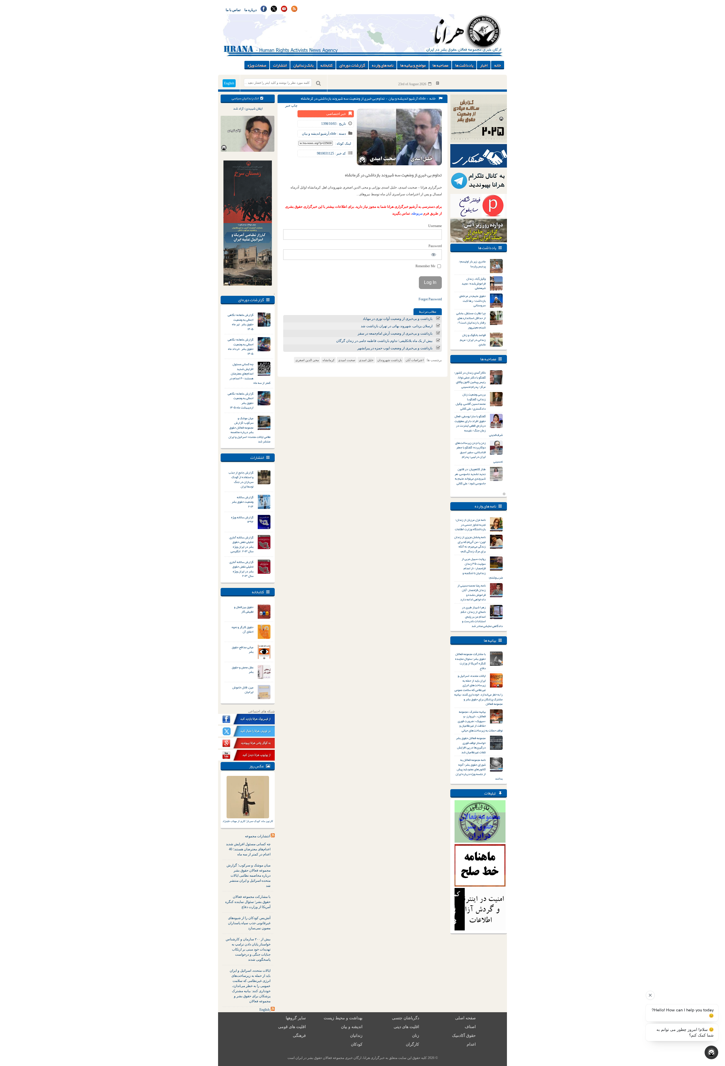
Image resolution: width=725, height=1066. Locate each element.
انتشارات (280, 65)
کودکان (356, 1044)
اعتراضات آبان (415, 360)
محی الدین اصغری (307, 360)
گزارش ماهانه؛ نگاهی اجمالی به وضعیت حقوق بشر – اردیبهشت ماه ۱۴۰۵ (240, 400)
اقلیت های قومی (292, 1027)
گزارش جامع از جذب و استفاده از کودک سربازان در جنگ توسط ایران (241, 479)
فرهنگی (299, 1035)
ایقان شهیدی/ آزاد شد (248, 108)
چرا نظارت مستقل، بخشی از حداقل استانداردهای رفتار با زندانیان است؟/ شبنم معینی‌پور (471, 320)
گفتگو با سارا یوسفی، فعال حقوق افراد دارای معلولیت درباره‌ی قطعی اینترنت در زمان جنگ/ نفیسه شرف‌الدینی (479, 425)
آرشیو (413, 98)
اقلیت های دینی (406, 1027)
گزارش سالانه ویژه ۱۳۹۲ (242, 519)
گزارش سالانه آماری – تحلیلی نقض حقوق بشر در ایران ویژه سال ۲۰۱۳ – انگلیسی (240, 544)
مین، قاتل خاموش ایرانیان (242, 689)
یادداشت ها (464, 65)
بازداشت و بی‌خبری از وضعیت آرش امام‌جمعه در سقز (395, 333)
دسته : (341, 134)
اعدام (471, 1044)
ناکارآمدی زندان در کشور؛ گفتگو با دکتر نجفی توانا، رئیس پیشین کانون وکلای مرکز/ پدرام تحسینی (470, 379)
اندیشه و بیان (398, 98)
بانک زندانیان (303, 65)
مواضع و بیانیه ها (413, 65)
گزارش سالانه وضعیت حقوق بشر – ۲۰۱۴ (242, 502)
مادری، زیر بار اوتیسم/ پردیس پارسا (472, 263)
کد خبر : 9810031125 (331, 153)
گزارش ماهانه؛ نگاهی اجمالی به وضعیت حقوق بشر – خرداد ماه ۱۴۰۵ (240, 346)
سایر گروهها (296, 1018)
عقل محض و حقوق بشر (242, 669)
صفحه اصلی (465, 1018)
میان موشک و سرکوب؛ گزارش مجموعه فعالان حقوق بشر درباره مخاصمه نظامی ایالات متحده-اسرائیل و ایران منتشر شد (249, 430)
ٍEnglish (264, 1010)
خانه (497, 65)
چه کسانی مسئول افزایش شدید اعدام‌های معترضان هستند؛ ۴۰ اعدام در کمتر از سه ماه (249, 373)
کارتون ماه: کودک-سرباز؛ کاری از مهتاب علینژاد (248, 821)
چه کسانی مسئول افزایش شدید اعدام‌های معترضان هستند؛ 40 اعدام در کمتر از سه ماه (248, 849)
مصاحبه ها (440, 65)
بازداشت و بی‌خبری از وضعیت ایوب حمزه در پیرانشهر (394, 348)
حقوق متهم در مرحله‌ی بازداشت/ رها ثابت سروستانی (472, 300)
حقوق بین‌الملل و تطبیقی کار (243, 609)
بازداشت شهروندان (389, 360)
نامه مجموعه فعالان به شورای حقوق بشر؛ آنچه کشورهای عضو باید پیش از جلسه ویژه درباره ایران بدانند (479, 769)
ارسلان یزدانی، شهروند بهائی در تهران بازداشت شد (396, 326)
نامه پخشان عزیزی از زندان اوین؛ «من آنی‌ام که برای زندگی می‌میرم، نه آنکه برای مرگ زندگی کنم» (470, 544)
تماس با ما (233, 10)
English (229, 83)
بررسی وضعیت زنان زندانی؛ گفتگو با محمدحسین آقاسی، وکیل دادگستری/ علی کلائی (471, 401)
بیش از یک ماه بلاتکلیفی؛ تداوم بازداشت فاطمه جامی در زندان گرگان (384, 341)
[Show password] (434, 254)
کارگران (412, 1044)
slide (422, 98)
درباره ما (250, 10)
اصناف (470, 1027)
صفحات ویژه (257, 65)
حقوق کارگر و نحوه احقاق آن (242, 629)
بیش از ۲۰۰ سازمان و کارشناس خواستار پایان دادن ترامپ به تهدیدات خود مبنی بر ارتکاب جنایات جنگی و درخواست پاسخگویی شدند (248, 949)
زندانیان (356, 1035)
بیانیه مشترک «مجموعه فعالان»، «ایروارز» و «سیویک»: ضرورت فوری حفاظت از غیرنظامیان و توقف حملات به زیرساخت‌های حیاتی (480, 720)
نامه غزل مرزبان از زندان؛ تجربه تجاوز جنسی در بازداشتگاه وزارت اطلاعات (470, 524)
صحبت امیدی (346, 360)
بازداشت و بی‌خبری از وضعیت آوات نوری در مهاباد (397, 319)
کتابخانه (326, 65)
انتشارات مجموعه (257, 836)
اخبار (483, 65)
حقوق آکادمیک (464, 1035)
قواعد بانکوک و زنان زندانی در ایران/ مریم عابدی (473, 339)
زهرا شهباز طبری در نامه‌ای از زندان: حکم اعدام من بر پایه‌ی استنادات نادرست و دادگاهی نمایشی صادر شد (482, 616)
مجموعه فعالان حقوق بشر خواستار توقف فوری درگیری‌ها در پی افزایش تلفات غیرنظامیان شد (471, 745)
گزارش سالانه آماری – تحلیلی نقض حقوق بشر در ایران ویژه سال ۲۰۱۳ (240, 569)
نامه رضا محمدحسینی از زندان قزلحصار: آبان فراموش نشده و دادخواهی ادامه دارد (471, 592)
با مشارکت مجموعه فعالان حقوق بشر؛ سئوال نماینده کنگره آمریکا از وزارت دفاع (247, 902)
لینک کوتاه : (343, 143)
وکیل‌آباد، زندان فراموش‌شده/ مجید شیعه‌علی (474, 283)
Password (435, 246)
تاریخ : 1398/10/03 (333, 124)
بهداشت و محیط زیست (343, 1018)
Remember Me (425, 266)
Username (435, 226)
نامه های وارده (382, 65)
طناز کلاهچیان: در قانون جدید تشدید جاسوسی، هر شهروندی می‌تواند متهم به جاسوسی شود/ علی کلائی (470, 476)
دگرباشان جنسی (405, 1018)
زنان (415, 1035)
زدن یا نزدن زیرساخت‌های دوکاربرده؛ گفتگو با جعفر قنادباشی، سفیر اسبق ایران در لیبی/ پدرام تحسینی (479, 452)
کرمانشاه (328, 360)
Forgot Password (430, 299)
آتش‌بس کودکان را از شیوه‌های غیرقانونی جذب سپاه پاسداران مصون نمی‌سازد (249, 923)
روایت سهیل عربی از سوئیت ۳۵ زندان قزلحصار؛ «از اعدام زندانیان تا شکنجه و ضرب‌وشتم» (482, 568)
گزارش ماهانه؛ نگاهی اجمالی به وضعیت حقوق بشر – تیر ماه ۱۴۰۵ (240, 322)
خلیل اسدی (366, 360)
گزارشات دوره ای (352, 65)
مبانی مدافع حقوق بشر (242, 649)
